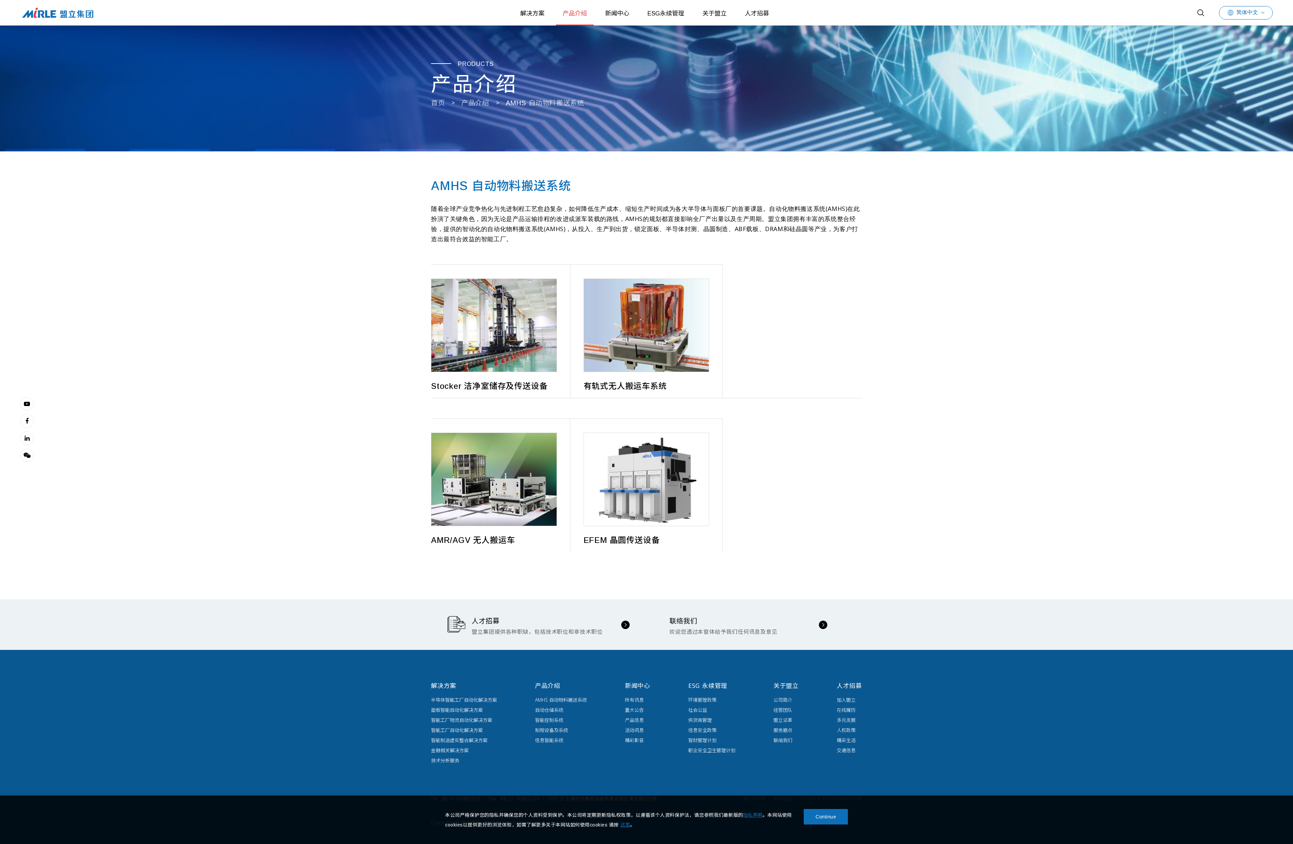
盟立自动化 (57, 12)
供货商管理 (700, 720)
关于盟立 (714, 13)
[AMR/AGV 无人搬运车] (494, 479)
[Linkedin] (27, 438)
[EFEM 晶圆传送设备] (646, 479)
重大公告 (634, 710)
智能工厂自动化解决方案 (457, 730)
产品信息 (634, 720)
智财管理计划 (702, 740)
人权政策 (846, 730)
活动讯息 (634, 730)
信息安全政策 (702, 730)
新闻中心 (617, 13)
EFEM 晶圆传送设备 (622, 540)
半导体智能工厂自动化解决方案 (464, 700)
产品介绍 (575, 13)
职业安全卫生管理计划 (711, 750)
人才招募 (757, 13)
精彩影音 (634, 740)
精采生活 (846, 740)
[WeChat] (27, 455)
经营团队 (782, 710)
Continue (826, 816)
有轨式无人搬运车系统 (625, 386)
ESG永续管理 (666, 13)
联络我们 (782, 740)
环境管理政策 (702, 700)
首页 (438, 103)
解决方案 (532, 13)
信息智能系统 (549, 740)
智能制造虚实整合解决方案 (459, 740)
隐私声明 (753, 815)
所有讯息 (634, 700)
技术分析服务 (445, 760)
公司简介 (782, 700)
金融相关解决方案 (450, 750)
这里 (625, 825)
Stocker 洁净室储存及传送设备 (489, 386)
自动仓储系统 (549, 710)
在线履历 (846, 710)
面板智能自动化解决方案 (457, 710)
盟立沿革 (782, 720)
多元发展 (846, 720)
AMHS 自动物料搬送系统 (545, 103)
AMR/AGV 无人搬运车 (473, 540)
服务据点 (782, 730)
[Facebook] (27, 421)
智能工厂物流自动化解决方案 (461, 720)
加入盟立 (846, 700)
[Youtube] (27, 403)
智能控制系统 (549, 720)
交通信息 (846, 750)
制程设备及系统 (551, 730)
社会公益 (697, 710)
